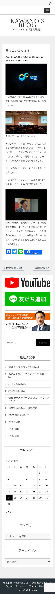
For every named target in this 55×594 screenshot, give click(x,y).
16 (46, 485)
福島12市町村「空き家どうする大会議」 (27, 375)
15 (40, 485)
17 (8, 491)
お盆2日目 (13, 435)
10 (8, 485)
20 (27, 491)
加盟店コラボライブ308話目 (23, 367)
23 (46, 491)
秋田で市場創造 (16, 391)
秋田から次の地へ (18, 384)
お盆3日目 (14, 428)
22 (40, 491)
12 (21, 485)
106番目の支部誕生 (18, 414)
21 (34, 491)
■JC (27, 60)
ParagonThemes (27, 589)
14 (34, 485)
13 (27, 485)
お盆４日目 (14, 421)
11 (15, 485)
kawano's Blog (27, 23)
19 (21, 491)
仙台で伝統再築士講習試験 (22, 408)
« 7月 (9, 512)
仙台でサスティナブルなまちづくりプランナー (28, 399)
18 (15, 491)
